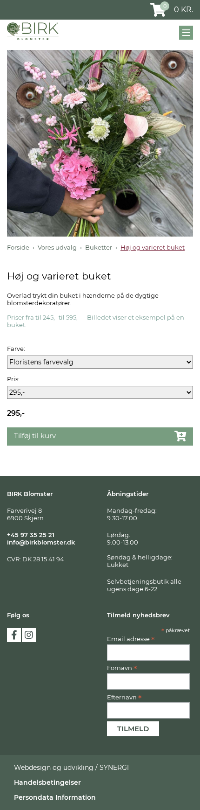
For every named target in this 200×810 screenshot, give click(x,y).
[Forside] (33, 31)
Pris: (13, 379)
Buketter (98, 247)
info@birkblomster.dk (41, 542)
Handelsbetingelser (47, 782)
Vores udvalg (57, 247)
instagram (29, 635)
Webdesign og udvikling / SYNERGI (71, 767)
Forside (18, 247)
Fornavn (122, 667)
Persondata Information (55, 797)
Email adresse (131, 639)
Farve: (16, 348)
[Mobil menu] (186, 33)
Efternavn (124, 697)
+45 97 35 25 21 (30, 534)
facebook (14, 635)
